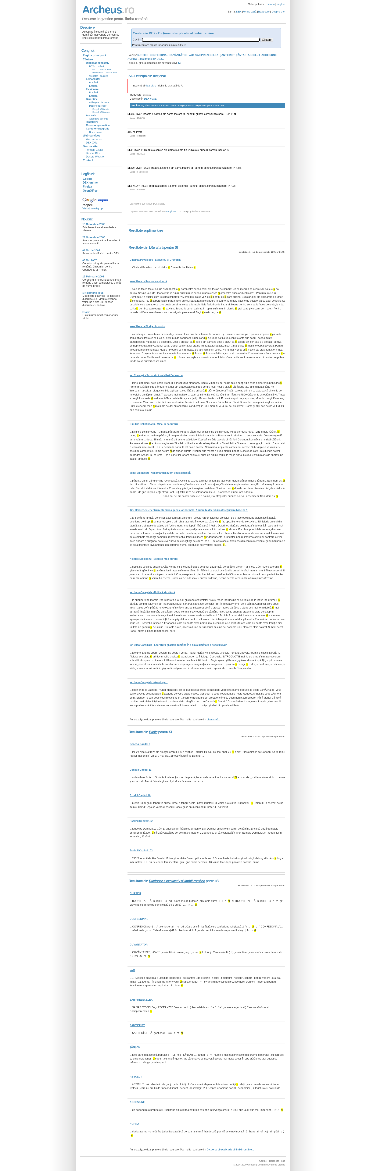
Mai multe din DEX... (152, 58)
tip (184, 114)
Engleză (93, 86)
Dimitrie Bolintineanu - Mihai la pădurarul (154, 424)
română (270, 4)
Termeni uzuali (94, 149)
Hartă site (274, 1161)
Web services (93, 139)
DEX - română (96, 66)
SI (129, 114)
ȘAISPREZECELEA (206, 55)
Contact (88, 160)
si (235, 114)
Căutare (88, 59)
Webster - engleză (98, 76)
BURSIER (142, 55)
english (281, 4)
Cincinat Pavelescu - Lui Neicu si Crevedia (155, 259)
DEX (238, 11)
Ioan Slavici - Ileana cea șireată (148, 281)
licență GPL (171, 211)
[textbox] (201, 40)
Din (228, 114)
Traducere (264, 11)
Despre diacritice (98, 105)
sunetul (191, 114)
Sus (283, 1161)
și (197, 114)
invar (138, 114)
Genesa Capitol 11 (140, 769)
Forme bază (249, 11)
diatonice (183, 185)
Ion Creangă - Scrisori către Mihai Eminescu (156, 375)
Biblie (153, 732)
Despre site (278, 11)
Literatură (156, 247)
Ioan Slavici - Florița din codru (147, 326)
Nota (194, 150)
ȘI (179, 62)
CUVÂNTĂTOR (178, 55)
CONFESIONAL (159, 55)
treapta (153, 185)
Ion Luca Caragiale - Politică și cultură (152, 592)
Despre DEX (93, 153)
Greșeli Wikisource (101, 112)
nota (201, 114)
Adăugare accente (98, 118)
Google (87, 178)
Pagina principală (94, 55)
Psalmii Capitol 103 (141, 850)
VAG (191, 55)
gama (170, 114)
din (164, 114)
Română (93, 82)
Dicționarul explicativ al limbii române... (230, 1149)
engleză (147, 95)
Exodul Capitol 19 (140, 795)
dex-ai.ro (151, 85)
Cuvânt (137, 39)
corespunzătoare (214, 114)
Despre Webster (95, 156)
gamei (173, 185)
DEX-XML (91, 142)
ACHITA (132, 58)
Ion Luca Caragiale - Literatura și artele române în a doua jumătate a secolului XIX (178, 644)
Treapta (147, 114)
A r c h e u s (107, 10)
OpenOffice (90, 190)
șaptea (158, 114)
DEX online (90, 182)
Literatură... (213, 719)
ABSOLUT (254, 55)
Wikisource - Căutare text (104, 72)
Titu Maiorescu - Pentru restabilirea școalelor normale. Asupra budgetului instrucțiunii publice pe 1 (189, 510)
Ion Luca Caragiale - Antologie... (149, 682)
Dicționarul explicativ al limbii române (177, 881)
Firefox (87, 186)
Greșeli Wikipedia (100, 109)
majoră (178, 114)
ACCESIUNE (269, 55)
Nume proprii (95, 132)
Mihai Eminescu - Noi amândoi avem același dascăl (160, 472)
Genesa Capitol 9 (140, 744)
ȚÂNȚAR (241, 55)
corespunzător (217, 150)
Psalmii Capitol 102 (141, 821)
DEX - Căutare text (101, 69)
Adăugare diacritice (99, 102)
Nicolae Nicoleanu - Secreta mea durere (154, 558)
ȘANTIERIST (227, 55)
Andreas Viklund (276, 1164)
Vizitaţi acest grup (92, 208)
